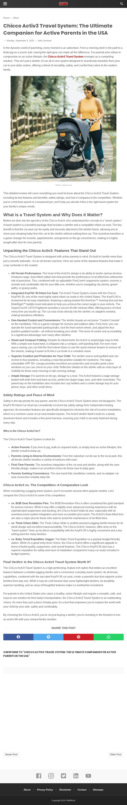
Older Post (115, 754)
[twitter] (48, 637)
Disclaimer (65, 789)
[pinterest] (79, 637)
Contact (82, 789)
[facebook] (18, 637)
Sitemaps (98, 789)
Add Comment (45, 40)
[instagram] (51, 778)
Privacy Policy (45, 789)
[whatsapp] (109, 637)
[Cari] (122, 4)
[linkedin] (76, 778)
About (27, 789)
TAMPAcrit (70, 800)
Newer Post (11, 754)
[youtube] (88, 778)
